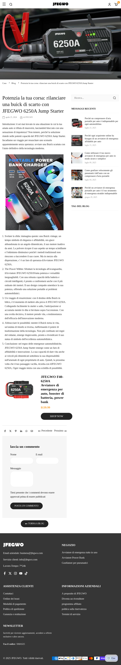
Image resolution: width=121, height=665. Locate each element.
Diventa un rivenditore (73, 598)
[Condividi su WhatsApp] (26, 431)
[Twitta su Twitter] (10, 431)
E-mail (39, 454)
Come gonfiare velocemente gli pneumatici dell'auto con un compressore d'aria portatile (99, 173)
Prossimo (58, 430)
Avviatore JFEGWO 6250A (20, 273)
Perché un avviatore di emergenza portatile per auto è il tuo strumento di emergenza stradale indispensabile (101, 191)
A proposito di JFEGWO (74, 593)
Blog (14, 83)
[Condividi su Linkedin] (21, 431)
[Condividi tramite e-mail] (32, 431)
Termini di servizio (71, 614)
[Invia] (114, 98)
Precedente (46, 430)
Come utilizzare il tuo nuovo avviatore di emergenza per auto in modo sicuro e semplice (100, 156)
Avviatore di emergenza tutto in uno (79, 552)
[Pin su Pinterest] (15, 431)
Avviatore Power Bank (73, 557)
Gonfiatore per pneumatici (75, 563)
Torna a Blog (36, 523)
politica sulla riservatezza (74, 609)
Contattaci (8, 593)
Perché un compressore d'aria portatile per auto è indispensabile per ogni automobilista (101, 121)
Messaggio (15, 468)
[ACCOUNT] (109, 4)
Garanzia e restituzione (14, 614)
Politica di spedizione (13, 609)
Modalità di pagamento (14, 604)
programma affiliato (71, 604)
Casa (4, 83)
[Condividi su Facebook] (5, 431)
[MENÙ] (4, 4)
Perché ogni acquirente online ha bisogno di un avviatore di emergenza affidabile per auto (101, 138)
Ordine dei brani (11, 598)
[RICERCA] (10, 4)
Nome (13, 454)
